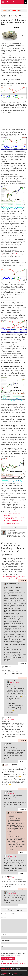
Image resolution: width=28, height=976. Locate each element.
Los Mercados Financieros (12, 2)
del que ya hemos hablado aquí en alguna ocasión (12, 254)
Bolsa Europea (11, 15)
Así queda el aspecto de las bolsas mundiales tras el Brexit (13, 521)
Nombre (3, 935)
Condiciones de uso (5, 973)
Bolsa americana (13, 14)
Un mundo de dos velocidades (12, 523)
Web (2, 946)
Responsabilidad (13, 973)
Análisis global (5, 14)
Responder (23, 580)
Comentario (4, 918)
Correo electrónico (5, 940)
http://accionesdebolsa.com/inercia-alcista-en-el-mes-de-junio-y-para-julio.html (14, 577)
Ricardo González (16, 16)
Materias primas (19, 15)
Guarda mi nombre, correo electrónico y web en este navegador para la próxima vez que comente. (13, 954)
